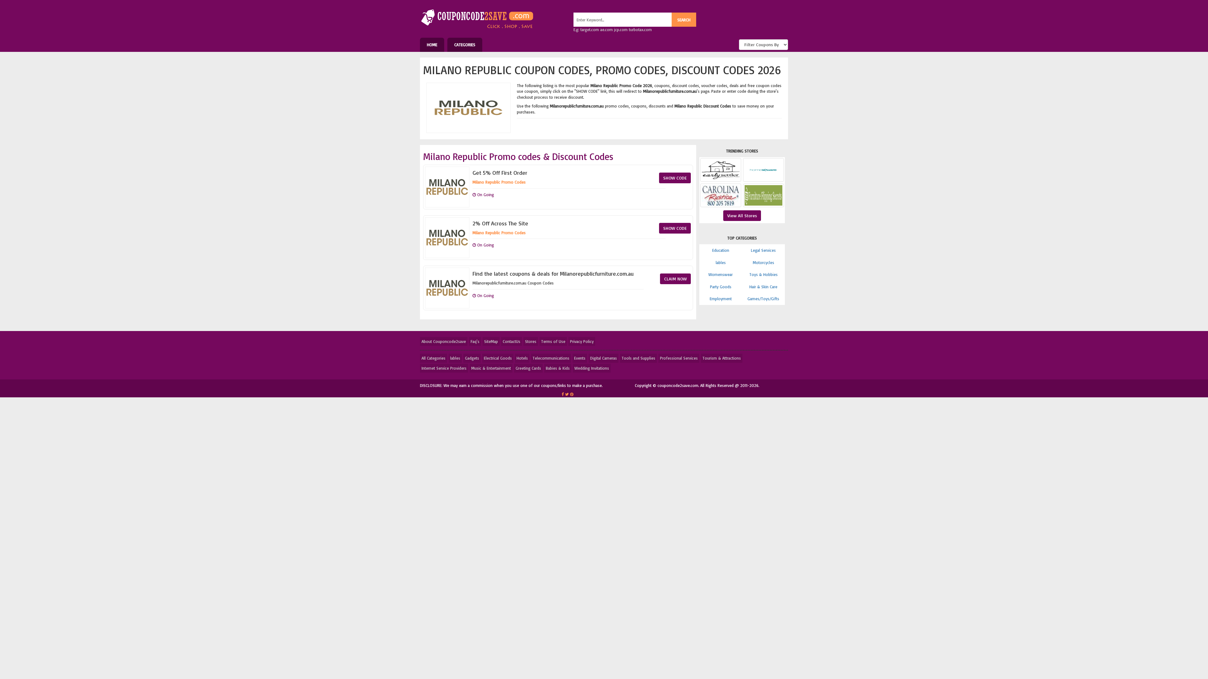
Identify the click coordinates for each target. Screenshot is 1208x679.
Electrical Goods (498, 358)
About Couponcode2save (444, 341)
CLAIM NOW (675, 278)
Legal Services (763, 250)
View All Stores (742, 215)
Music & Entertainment (491, 368)
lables (721, 262)
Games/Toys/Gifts (763, 298)
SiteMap (491, 341)
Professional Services (679, 358)
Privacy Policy (582, 341)
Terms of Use (553, 341)
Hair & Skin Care (763, 286)
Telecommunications (551, 358)
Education (720, 250)
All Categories (433, 358)
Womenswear (720, 274)
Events (579, 358)
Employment (721, 298)
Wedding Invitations (591, 368)
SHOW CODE (675, 177)
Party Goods (720, 286)
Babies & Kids (558, 368)
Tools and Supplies (638, 358)
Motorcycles (763, 262)
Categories (464, 44)
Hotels (522, 358)
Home (432, 44)
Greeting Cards (528, 368)
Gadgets (472, 358)
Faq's (475, 341)
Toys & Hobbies (763, 274)
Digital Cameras (603, 358)
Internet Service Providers (444, 368)
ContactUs (511, 341)
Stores (530, 341)
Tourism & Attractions (721, 358)
